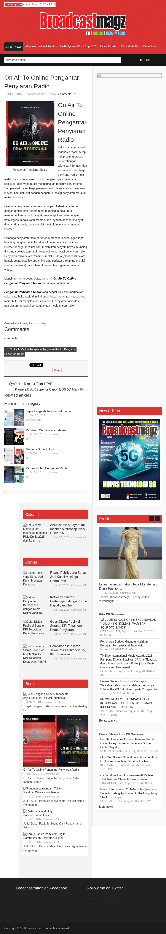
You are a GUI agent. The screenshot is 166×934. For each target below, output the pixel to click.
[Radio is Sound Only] (14, 455)
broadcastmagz (36, 94)
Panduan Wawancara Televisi (46, 430)
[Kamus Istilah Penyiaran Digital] (14, 474)
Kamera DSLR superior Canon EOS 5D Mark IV (49, 389)
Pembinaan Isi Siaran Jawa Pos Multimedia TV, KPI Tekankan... (68, 650)
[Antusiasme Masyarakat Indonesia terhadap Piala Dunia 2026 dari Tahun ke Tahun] (35, 533)
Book (53, 94)
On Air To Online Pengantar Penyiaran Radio (36, 349)
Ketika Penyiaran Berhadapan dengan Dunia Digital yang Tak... (69, 601)
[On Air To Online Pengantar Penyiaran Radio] (55, 765)
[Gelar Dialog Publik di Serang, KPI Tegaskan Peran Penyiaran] (35, 629)
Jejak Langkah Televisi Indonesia (48, 411)
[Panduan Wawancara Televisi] (14, 436)
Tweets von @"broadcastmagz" (107, 898)
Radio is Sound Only (40, 449)
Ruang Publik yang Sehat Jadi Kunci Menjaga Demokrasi (68, 577)
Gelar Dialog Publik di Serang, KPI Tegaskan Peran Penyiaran (66, 626)
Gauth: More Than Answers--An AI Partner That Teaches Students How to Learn (126, 777)
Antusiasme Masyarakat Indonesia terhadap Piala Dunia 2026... (67, 529)
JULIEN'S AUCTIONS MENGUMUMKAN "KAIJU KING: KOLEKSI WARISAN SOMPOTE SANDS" (128, 623)
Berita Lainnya (108, 720)
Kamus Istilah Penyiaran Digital (47, 468)
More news (106, 806)
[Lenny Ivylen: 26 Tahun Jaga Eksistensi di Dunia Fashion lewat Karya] (131, 578)
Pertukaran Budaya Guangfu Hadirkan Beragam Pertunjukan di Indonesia (124, 643)
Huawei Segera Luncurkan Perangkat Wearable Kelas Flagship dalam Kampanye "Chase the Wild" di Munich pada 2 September (129, 685)
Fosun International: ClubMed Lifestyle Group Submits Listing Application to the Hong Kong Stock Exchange (128, 793)
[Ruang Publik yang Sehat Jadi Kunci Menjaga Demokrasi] (35, 580)
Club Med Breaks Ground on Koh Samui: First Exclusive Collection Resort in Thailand (129, 759)
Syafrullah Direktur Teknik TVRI (31, 384)
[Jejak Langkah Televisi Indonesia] (14, 417)
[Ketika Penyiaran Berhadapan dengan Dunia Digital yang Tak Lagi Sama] (35, 605)
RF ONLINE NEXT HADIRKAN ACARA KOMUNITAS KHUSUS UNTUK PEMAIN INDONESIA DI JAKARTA (126, 703)
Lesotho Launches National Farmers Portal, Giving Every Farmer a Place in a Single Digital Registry (127, 743)
